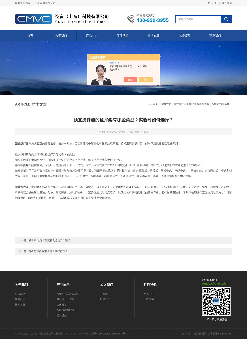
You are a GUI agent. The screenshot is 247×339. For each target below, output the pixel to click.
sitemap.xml (225, 333)
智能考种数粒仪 (65, 310)
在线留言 (184, 35)
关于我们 (212, 3)
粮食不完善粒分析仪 (68, 293)
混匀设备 (62, 315)
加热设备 (62, 304)
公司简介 (20, 293)
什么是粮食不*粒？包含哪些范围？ (48, 251)
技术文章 (153, 35)
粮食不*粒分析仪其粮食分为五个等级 (49, 240)
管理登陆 (212, 333)
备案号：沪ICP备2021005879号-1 (108, 333)
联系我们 (227, 3)
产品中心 (92, 35)
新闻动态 (122, 35)
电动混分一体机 (65, 299)
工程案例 (149, 299)
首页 (30, 35)
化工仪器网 (200, 333)
